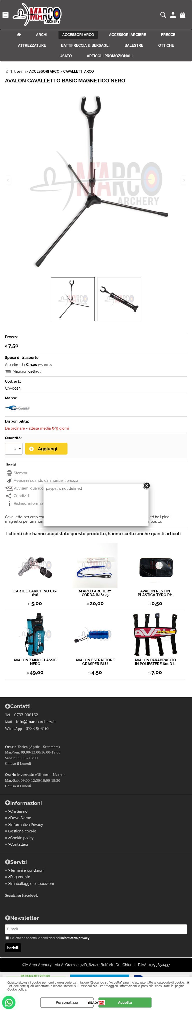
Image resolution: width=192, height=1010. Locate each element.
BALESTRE (133, 45)
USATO (66, 56)
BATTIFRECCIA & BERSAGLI (85, 45)
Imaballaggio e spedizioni (32, 883)
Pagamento (20, 877)
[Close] (146, 485)
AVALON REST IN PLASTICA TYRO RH (155, 593)
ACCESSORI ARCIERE (127, 34)
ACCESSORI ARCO (78, 34)
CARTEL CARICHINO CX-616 (35, 593)
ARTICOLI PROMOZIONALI (109, 56)
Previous (8, 180)
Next (183, 180)
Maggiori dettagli (26, 371)
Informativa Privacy (26, 824)
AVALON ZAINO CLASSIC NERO (35, 662)
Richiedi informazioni (31, 503)
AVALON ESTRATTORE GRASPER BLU (95, 662)
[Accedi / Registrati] (173, 15)
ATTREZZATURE (32, 45)
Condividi (22, 496)
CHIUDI (188, 982)
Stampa (20, 473)
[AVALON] (17, 411)
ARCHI (41, 34)
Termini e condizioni (27, 870)
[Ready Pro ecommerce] (96, 1003)
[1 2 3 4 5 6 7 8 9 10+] (14, 449)
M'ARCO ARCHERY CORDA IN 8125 (95, 593)
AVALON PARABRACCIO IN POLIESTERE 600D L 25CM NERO (155, 662)
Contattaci (19, 844)
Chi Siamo (19, 811)
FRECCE (168, 34)
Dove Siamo (20, 818)
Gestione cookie (22, 831)
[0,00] (183, 15)
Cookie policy (17, 989)
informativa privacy (75, 938)
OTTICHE (166, 45)
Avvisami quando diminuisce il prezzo (46, 480)
